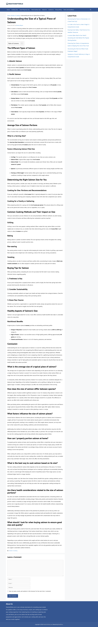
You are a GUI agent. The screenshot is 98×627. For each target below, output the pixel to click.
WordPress (60, 624)
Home (8, 9)
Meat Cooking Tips (36, 9)
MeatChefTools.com (47, 624)
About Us (44, 9)
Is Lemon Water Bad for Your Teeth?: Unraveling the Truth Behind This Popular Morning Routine (78, 38)
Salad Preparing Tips (25, 9)
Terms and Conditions (68, 9)
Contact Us (51, 9)
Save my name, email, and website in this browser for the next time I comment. (30, 591)
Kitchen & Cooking (15, 15)
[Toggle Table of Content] (21, 43)
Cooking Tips (14, 9)
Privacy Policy (58, 9)
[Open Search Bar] (90, 10)
